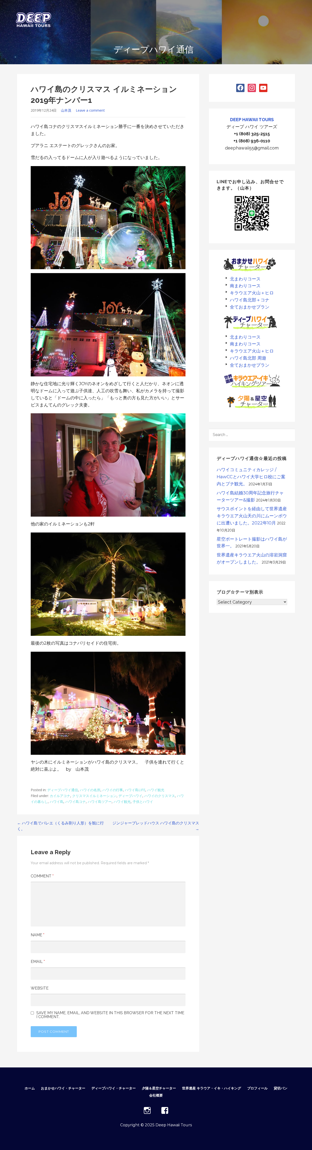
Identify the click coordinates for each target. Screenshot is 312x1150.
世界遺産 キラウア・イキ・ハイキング (211, 1088)
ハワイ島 (56, 801)
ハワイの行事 (112, 790)
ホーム (30, 1088)
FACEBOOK (165, 1110)
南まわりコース (245, 285)
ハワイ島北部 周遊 (248, 358)
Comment (42, 876)
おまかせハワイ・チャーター (63, 1088)
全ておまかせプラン (249, 306)
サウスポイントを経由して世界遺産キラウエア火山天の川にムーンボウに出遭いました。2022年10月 (252, 516)
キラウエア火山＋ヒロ (252, 292)
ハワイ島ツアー (100, 801)
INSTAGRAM (147, 1110)
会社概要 (156, 1095)
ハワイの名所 (90, 790)
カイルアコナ (60, 795)
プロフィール (257, 1088)
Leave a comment (90, 110)
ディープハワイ (130, 795)
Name (37, 935)
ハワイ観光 (155, 790)
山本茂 (66, 110)
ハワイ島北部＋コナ (249, 299)
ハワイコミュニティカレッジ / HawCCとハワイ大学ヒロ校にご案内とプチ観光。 (251, 477)
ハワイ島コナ (75, 801)
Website (40, 988)
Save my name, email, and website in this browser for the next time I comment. (110, 1015)
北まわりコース (245, 278)
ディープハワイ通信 (62, 790)
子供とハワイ (143, 801)
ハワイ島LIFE (135, 790)
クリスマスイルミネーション (94, 795)
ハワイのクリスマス (159, 795)
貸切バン (280, 1088)
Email (38, 961)
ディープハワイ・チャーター (113, 1088)
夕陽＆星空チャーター (159, 1088)
